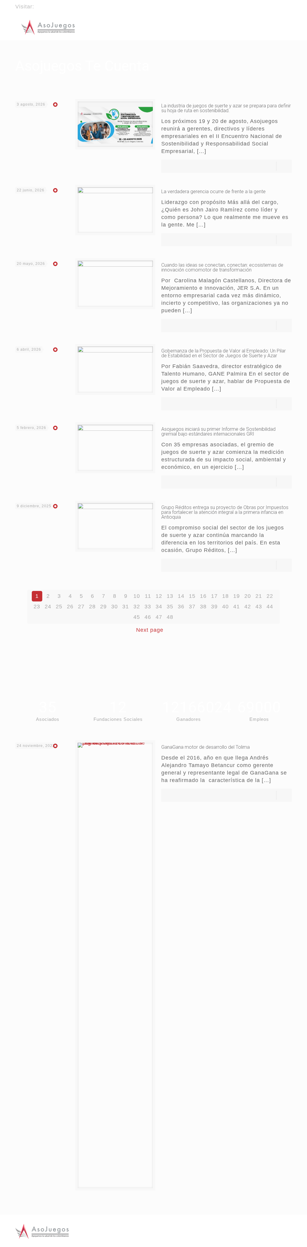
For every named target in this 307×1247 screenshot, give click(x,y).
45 (136, 617)
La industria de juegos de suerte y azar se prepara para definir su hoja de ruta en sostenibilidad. (226, 108)
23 (37, 607)
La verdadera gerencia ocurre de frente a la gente (213, 191)
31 (125, 607)
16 (203, 596)
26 (70, 607)
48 (170, 617)
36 (181, 607)
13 (170, 596)
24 (48, 607)
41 (236, 607)
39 (214, 607)
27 (81, 607)
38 (203, 607)
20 (247, 596)
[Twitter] (280, 4)
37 (192, 607)
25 (59, 607)
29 (103, 607)
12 (159, 596)
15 (192, 596)
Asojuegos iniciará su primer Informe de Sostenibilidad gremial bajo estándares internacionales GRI (218, 431)
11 (148, 596)
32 (136, 607)
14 (181, 596)
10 (136, 596)
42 (247, 607)
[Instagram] (288, 4)
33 (148, 607)
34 (159, 607)
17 (214, 596)
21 (258, 596)
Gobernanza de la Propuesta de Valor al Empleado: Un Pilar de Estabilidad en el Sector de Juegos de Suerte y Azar (223, 353)
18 (225, 596)
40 (225, 607)
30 (114, 607)
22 (270, 596)
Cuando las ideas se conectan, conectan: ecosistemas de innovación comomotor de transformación (222, 267)
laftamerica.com (57, 7)
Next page (149, 630)
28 (92, 607)
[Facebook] (272, 4)
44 (270, 607)
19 (236, 596)
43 (258, 607)
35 (170, 607)
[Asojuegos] (48, 26)
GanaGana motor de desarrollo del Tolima (205, 747)
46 (148, 617)
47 (159, 617)
